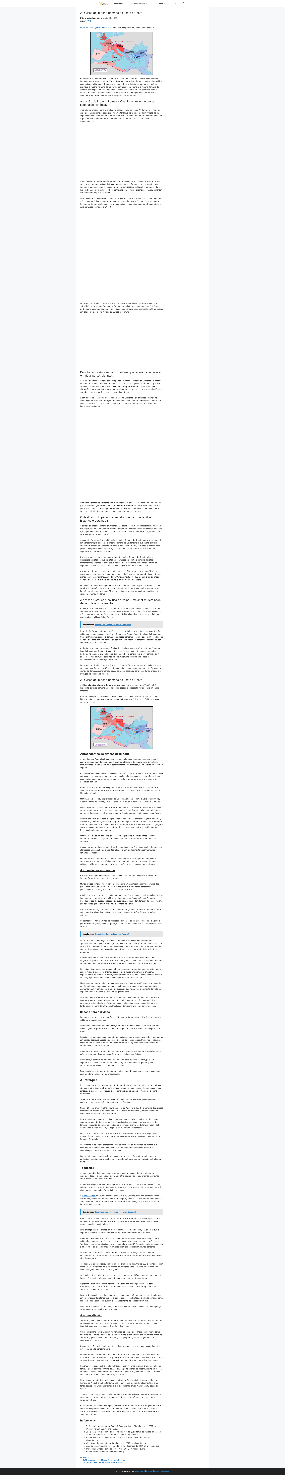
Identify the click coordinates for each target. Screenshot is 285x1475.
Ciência (173, 3)
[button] (184, 3)
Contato (149, 1471)
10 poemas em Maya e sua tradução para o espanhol (103, 1462)
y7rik (89, 21)
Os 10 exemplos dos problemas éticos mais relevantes (104, 1460)
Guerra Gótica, (89, 1196)
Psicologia (159, 3)
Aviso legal (140, 1471)
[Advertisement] (121, 141)
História (105, 27)
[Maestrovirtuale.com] (104, 3)
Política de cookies (162, 1471)
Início (82, 27)
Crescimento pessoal (139, 3)
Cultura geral (118, 3)
